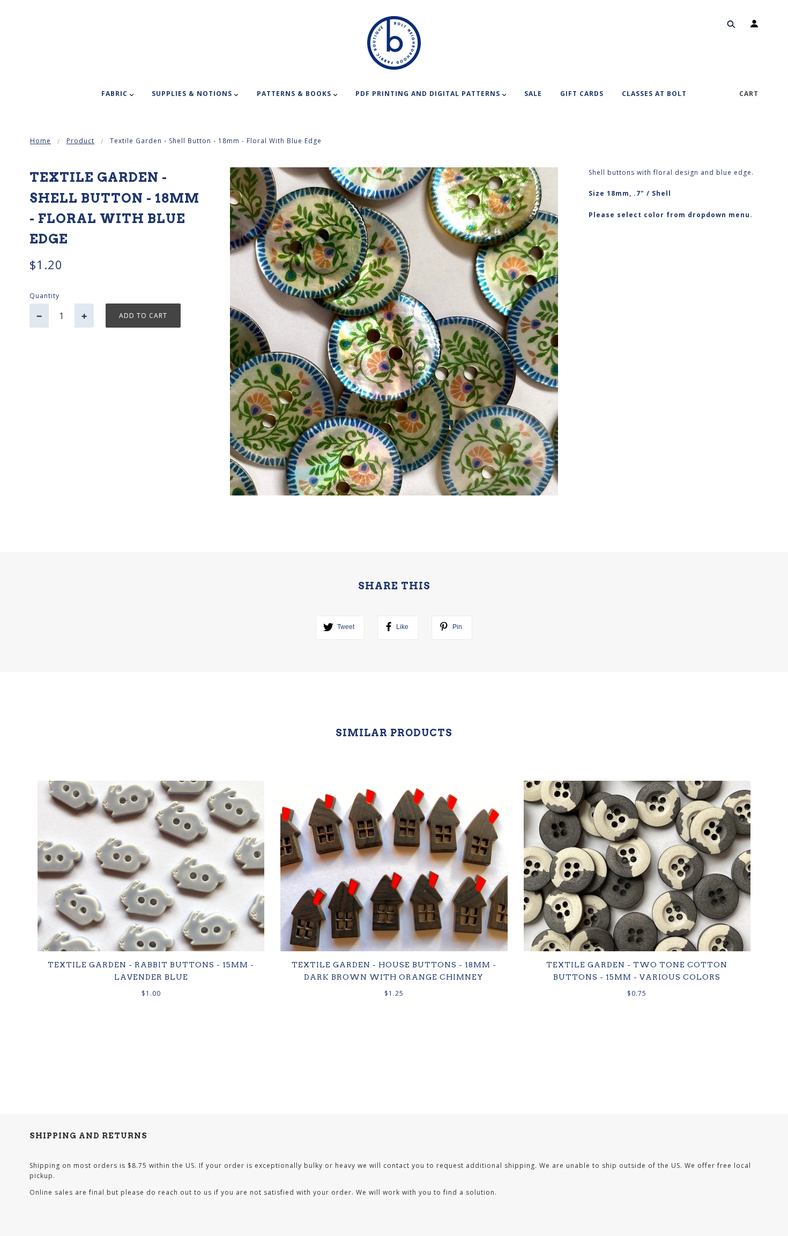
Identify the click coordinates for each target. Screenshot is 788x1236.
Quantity (44, 295)
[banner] (394, 43)
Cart (749, 93)
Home (40, 140)
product (80, 140)
